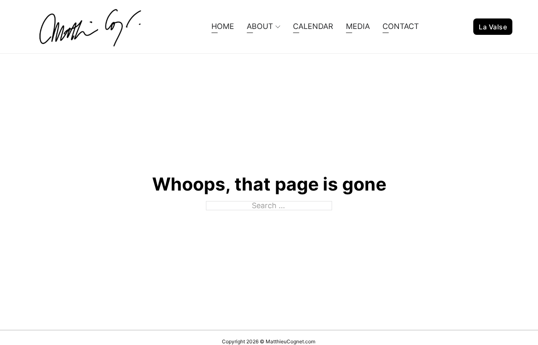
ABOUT (260, 26)
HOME (222, 26)
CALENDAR (313, 26)
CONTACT (400, 26)
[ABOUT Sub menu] (277, 26)
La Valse (493, 27)
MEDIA (358, 26)
